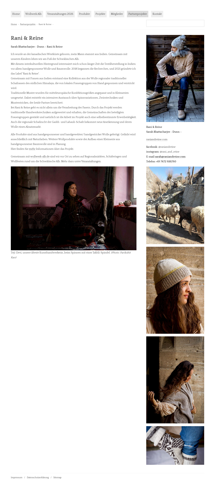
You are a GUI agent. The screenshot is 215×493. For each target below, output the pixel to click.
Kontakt (157, 14)
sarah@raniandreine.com (170, 156)
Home (16, 14)
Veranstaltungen (91, 161)
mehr (32, 148)
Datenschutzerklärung (38, 477)
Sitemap (57, 477)
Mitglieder (117, 14)
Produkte (84, 14)
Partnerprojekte (137, 14)
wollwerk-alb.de (40, 156)
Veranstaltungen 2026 (60, 14)
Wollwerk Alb (33, 14)
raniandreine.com (156, 139)
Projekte (100, 14)
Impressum (16, 477)
